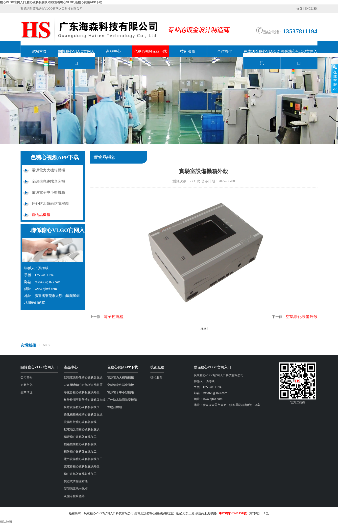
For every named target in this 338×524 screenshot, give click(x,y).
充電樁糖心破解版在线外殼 (81, 466)
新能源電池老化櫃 (76, 488)
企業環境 (26, 392)
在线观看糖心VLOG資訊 (262, 57)
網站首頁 (39, 51)
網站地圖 (6, 522)
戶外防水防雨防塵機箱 (50, 204)
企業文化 (26, 385)
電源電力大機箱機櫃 (48, 170)
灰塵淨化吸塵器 (74, 496)
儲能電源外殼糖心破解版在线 (83, 377)
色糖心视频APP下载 (150, 51)
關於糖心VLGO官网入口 (76, 57)
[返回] (204, 328)
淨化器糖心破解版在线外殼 (81, 392)
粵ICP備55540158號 (233, 513)
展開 (334, 78)
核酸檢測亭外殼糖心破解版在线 (84, 399)
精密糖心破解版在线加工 (80, 437)
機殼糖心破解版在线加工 (80, 451)
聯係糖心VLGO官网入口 (299, 57)
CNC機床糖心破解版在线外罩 (83, 385)
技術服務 (187, 51)
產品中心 (113, 51)
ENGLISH (311, 8)
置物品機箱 (41, 215)
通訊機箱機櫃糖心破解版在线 (83, 414)
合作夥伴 (224, 51)
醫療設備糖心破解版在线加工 (83, 407)
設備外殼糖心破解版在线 (80, 422)
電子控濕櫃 (113, 316)
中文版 (298, 8)
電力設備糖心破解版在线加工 (83, 459)
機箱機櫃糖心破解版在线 (80, 444)
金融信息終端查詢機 (48, 181)
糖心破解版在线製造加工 (80, 474)
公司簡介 (26, 377)
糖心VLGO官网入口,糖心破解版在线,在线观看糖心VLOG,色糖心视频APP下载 (51, 2)
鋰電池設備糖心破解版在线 (81, 429)
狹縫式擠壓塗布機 (76, 481)
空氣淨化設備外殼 (301, 316)
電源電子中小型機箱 (48, 192)
